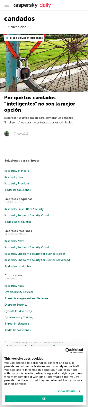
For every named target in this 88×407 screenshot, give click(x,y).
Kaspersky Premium (17, 183)
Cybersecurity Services (19, 291)
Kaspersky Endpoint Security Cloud (27, 215)
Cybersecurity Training (19, 317)
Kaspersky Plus (14, 177)
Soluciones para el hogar (22, 160)
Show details (66, 391)
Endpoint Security (16, 304)
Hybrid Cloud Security (18, 311)
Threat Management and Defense (26, 298)
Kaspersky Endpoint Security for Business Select (35, 253)
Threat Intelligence (17, 323)
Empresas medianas (18, 231)
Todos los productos (18, 221)
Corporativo (13, 275)
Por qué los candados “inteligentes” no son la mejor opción (39, 104)
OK (44, 398)
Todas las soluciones (18, 189)
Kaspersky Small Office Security (24, 209)
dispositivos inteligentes (26, 37)
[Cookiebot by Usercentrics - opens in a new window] (65, 350)
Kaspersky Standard (17, 170)
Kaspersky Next (14, 241)
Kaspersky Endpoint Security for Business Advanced (37, 260)
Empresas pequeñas (18, 199)
